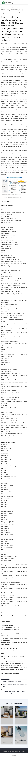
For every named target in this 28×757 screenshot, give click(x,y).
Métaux (4, 686)
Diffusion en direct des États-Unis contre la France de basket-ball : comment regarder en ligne (15, 689)
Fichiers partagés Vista (8, 694)
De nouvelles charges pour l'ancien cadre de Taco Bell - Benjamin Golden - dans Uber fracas (15, 684)
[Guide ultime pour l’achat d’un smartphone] (21, 731)
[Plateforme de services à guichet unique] (7, 2)
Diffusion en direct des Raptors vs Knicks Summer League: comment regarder (15, 691)
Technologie (14, 8)
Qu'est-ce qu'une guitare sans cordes (12, 681)
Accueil (9, 8)
